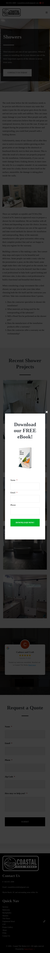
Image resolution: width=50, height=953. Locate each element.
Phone (13, 505)
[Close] (46, 412)
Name (13, 480)
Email (13, 492)
